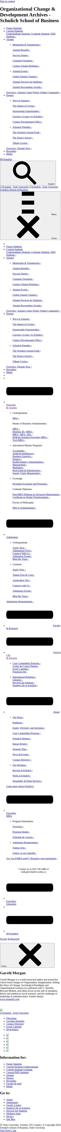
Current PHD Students (17, 1072)
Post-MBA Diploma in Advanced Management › (36, 494)
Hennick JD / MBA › (23, 431)
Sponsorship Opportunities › (26, 111)
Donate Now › (25, 148)
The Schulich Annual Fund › (27, 132)
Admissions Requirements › (19, 601)
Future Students (14, 28)
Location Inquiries (15, 1021)
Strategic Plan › (20, 749)
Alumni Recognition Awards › (27, 87)
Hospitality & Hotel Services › (27, 781)
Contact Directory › (22, 759)
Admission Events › (22, 556)
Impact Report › (20, 744)
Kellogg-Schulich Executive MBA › (30, 437)
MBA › (16, 429)
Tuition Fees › (19, 848)
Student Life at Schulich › (25, 685)
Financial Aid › (20, 671)
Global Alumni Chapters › (25, 76)
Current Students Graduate (19, 1069)
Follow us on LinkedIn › (25, 853)
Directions (11, 1018)
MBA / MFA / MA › (23, 434)
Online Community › (50, 92)
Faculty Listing (13, 1105)
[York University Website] (14, 1013)
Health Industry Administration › (28, 462)
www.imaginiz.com (9, 999)
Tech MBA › (19, 440)
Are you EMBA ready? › (18, 858)
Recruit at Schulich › (23, 770)
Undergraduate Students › (18, 33)
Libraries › (18, 680)
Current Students (14, 31)
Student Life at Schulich (18, 1108)
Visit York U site (8, 1130)
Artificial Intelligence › (24, 453)
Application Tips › (21, 580)
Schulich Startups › (22, 738)
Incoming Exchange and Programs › (30, 483)
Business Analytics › (23, 456)
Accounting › (19, 450)
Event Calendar (14, 1026)
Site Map (10, 1119)
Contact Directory (15, 1024)
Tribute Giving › (20, 143)
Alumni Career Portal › (29, 92)
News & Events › (21, 754)
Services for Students (16, 1111)
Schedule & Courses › (23, 837)
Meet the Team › (21, 559)
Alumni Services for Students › (28, 82)
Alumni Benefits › (21, 50)
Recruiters (11, 151)
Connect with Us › (22, 585)
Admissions (12, 1102)
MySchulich (6, 159)
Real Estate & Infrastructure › (27, 470)
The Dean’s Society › (23, 137)
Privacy (10, 1116)
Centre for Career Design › (26, 666)
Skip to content (7, 1)
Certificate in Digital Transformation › (31, 497)
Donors (10, 95)
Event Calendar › (21, 669)
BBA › (16, 418)
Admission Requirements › (26, 842)
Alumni (10, 39)
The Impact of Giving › (24, 106)
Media (9, 154)
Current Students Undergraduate (22, 1067)
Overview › (12, 92)
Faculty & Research (10, 939)
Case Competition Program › (27, 663)
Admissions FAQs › (22, 550)
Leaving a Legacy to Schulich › (28, 116)
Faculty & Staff (13, 1083)
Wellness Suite (13, 1113)
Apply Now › (19, 547)
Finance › (17, 459)
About (56, 712)
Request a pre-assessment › (44, 858)
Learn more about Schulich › (20, 786)
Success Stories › (21, 55)
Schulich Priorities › (22, 127)
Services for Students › (24, 682)
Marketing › (18, 467)
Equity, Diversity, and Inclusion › (29, 728)
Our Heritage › (20, 765)
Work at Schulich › (22, 775)
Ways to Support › (21, 100)
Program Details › (21, 832)
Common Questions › (23, 60)
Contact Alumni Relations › (26, 66)
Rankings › (18, 722)
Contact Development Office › (27, 122)
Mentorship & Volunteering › (27, 44)
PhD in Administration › (24, 508)
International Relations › (24, 677)
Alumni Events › (21, 71)
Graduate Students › (41, 33)
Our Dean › (18, 717)
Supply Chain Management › (27, 473)
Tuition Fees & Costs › (24, 575)
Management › (20, 464)
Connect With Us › (22, 553)
